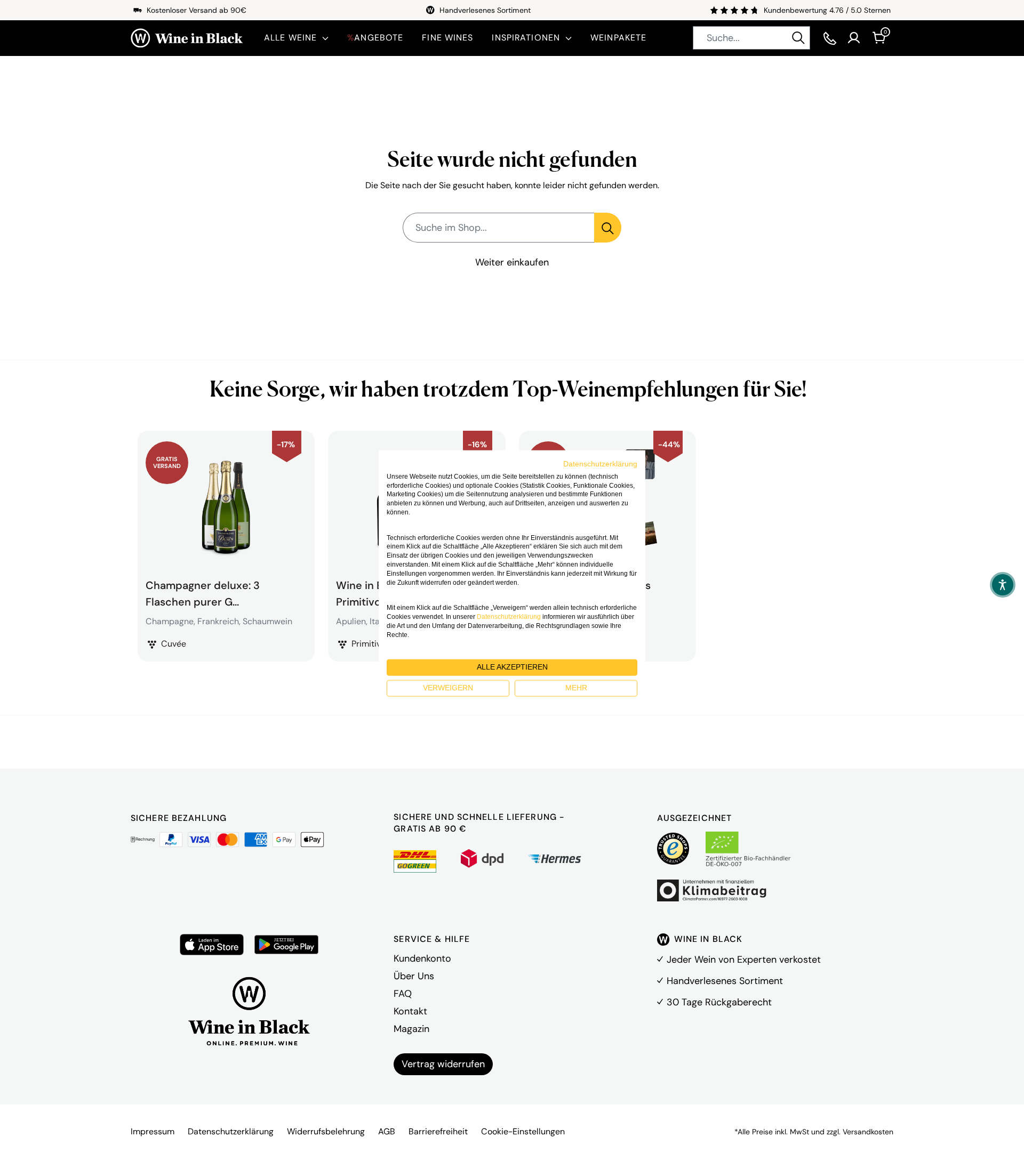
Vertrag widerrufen (443, 1064)
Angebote (375, 37)
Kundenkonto (422, 958)
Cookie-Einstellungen (523, 1131)
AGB (386, 1131)
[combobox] (751, 38)
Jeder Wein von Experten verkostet (744, 959)
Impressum (152, 1131)
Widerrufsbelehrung (326, 1131)
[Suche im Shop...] (607, 228)
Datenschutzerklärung (231, 1131)
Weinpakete (618, 37)
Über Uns (414, 976)
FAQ (403, 993)
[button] (1002, 585)
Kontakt (410, 1011)
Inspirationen (526, 37)
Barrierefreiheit (438, 1131)
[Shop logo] (187, 38)
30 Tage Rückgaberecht (719, 1002)
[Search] (798, 37)
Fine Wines (447, 37)
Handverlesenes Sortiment (725, 980)
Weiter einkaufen (512, 262)
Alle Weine (290, 37)
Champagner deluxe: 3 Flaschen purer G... (203, 592)
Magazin (411, 1028)
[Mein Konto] (853, 37)
